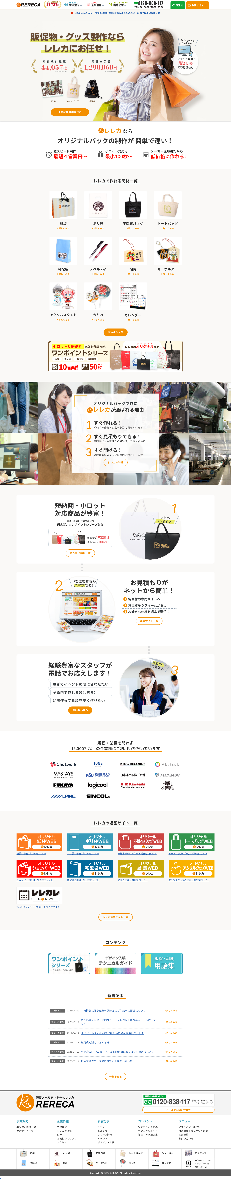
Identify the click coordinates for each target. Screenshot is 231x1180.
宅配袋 (33, 1162)
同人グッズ (200, 1153)
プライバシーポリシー (191, 1126)
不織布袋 (100, 1153)
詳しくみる (64, 228)
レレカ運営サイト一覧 (116, 917)
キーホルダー (103, 1162)
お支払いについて (67, 1138)
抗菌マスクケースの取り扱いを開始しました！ (108, 1061)
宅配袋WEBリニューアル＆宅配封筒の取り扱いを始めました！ (117, 1051)
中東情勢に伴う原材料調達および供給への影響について (113, 1010)
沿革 (59, 1134)
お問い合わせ (199, 5)
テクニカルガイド (148, 1130)
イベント (102, 1138)
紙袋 (32, 1153)
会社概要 (62, 1126)
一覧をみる (115, 1076)
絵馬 (65, 1162)
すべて (101, 1126)
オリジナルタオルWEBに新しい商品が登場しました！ (112, 1033)
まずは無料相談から (70, 112)
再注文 (179, 5)
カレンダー (167, 1162)
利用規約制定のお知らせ (95, 1042)
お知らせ (57, 1010)
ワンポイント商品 (148, 1126)
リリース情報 (57, 1022)
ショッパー (167, 1153)
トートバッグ (136, 1153)
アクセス (62, 1142)
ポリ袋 (66, 1153)
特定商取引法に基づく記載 (193, 1130)
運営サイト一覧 (149, 620)
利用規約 (183, 1134)
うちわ (132, 1162)
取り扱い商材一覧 (80, 553)
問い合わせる (115, 332)
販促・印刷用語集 (148, 1134)
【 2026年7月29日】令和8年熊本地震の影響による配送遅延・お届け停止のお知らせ (117, 12)
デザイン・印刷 (106, 1142)
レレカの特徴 (115, 462)
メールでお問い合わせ (178, 1109)
